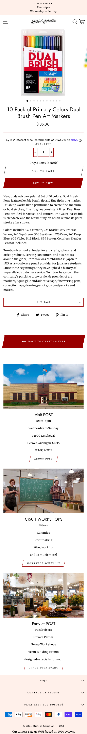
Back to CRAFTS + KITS (46, 341)
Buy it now (43, 183)
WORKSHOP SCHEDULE (43, 563)
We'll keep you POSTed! (43, 704)
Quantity (43, 144)
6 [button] (44, 101)
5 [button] (41, 101)
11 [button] (60, 101)
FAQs (43, 680)
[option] (43, 7)
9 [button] (54, 101)
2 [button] (31, 101)
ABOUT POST (43, 459)
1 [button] (28, 101)
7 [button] (47, 101)
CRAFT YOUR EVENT (43, 667)
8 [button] (51, 101)
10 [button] (57, 101)
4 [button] (38, 101)
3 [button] (34, 101)
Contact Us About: (43, 692)
